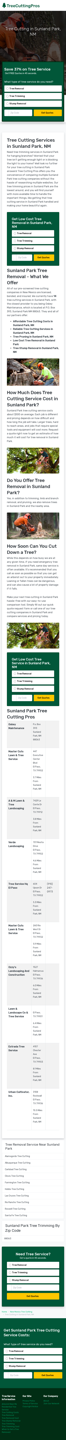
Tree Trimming (8, 1424)
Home (4, 1312)
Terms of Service (30, 1404)
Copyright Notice (30, 1406)
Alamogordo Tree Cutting (17, 1156)
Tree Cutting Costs (10, 1412)
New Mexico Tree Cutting (21, 1312)
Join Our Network (51, 1404)
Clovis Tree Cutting (14, 1176)
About (46, 1401)
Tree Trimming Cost (10, 1426)
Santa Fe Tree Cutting (16, 1215)
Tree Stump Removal (11, 1421)
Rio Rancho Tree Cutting (17, 1202)
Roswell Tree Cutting (15, 1209)
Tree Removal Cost (10, 1418)
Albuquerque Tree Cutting (17, 1163)
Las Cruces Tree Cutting (17, 1195)
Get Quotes (47, 113)
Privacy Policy (29, 1401)
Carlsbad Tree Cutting (16, 1169)
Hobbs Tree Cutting (14, 1189)
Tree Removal (8, 1415)
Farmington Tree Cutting (17, 1182)
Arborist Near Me (9, 1404)
